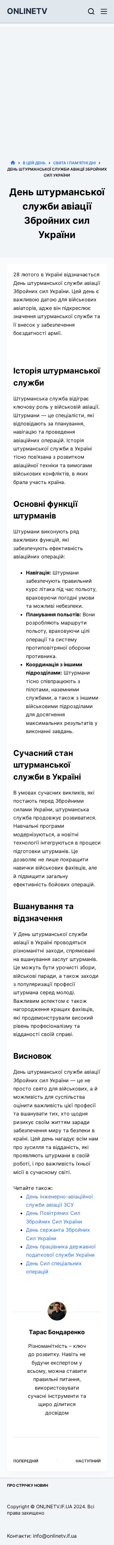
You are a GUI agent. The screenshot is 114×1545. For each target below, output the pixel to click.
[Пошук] (91, 11)
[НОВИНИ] (12, 162)
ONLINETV (27, 11)
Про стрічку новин (27, 1485)
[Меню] (104, 11)
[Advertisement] (57, 84)
